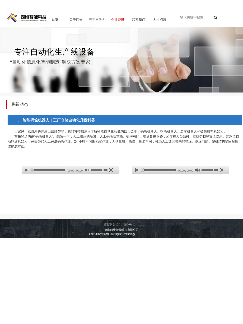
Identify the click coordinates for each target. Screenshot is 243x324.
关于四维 (76, 20)
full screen (111, 170)
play (26, 170)
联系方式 (226, 3)
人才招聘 (159, 20)
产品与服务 (97, 20)
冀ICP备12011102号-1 (119, 225)
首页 (55, 20)
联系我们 (138, 20)
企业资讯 (117, 20)
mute (87, 170)
